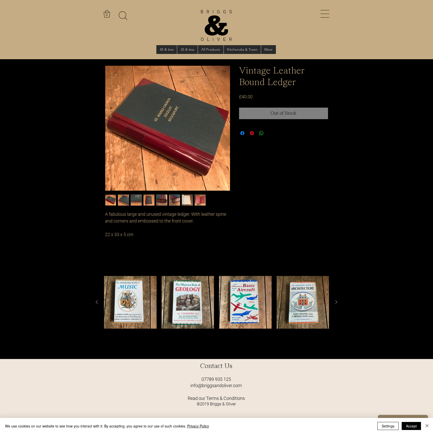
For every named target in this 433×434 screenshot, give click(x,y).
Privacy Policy (198, 425)
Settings (388, 425)
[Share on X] (271, 133)
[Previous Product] (97, 302)
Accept (411, 425)
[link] (107, 14)
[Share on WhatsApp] (261, 133)
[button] (324, 14)
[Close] (427, 426)
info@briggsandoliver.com (216, 385)
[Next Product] (336, 302)
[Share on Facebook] (242, 133)
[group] (216, 315)
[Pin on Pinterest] (252, 133)
